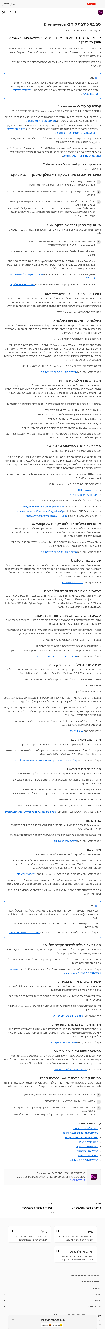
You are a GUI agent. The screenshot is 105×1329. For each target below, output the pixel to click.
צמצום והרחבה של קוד (65, 841)
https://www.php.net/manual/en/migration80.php (41, 511)
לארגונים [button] (97, 1288)
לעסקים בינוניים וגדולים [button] (90, 1282)
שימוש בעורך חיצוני (88, 1155)
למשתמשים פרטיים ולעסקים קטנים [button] (85, 1276)
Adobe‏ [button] (98, 1300)
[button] (14, 4)
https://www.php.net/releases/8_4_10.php (46, 515)
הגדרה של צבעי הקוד (87, 1150)
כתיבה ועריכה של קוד (72, 582)
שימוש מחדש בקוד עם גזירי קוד (67, 1015)
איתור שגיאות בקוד (26, 874)
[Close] (13, 1319)
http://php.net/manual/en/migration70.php (44, 506)
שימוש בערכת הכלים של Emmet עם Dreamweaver (30, 811)
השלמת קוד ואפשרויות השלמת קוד (59, 372)
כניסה (6, 4)
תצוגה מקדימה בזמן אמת (64, 1042)
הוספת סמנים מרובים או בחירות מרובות (56, 656)
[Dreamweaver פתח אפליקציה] (3, 12)
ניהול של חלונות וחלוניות (85, 1128)
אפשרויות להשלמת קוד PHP (83, 494)
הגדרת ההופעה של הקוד (22, 284)
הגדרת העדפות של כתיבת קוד (24, 932)
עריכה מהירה (76, 731)
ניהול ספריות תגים (88, 1141)
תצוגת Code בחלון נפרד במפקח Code (82, 155)
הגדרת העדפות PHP (88, 490)
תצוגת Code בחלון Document (41, 120)
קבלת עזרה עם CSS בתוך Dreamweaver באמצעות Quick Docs (46, 760)
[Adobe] (91, 4)
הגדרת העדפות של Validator (84, 1160)
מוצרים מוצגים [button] (94, 1306)
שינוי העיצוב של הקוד (87, 1146)
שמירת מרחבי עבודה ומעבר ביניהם (80, 1132)
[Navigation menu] (101, 4)
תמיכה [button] (98, 1294)
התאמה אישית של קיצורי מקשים (70, 1069)
